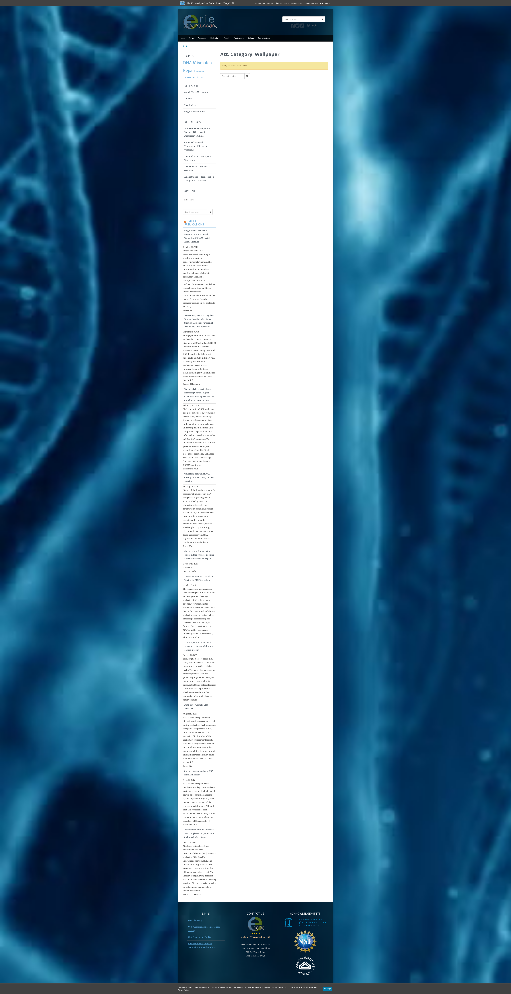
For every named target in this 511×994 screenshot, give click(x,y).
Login (313, 25)
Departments (296, 3)
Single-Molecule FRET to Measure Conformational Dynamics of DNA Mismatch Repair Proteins (197, 236)
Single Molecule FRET (194, 111)
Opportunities (264, 38)
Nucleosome (200, 71)
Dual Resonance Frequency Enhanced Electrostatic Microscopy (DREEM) (197, 132)
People (227, 38)
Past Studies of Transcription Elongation (197, 158)
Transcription (193, 77)
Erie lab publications (194, 222)
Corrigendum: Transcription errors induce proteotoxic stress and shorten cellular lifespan (199, 555)
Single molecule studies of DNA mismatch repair (198, 773)
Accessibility (260, 3)
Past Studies (189, 105)
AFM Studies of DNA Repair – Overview (197, 168)
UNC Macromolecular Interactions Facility (204, 929)
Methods (214, 38)
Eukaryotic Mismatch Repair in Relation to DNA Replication (198, 578)
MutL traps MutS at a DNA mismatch (196, 707)
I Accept (327, 989)
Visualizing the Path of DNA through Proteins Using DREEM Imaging (199, 477)
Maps (287, 3)
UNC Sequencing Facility (199, 937)
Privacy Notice (183, 990)
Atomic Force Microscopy (196, 92)
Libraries (278, 3)
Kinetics (188, 98)
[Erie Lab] (200, 21)
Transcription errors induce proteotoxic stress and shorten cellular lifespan (198, 646)
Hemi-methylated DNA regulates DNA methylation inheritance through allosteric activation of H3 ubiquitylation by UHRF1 (199, 321)
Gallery (251, 38)
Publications (239, 38)
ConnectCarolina (311, 3)
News (191, 38)
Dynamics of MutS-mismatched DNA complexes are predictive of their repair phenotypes (199, 833)
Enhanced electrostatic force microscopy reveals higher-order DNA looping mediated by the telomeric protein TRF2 (199, 394)
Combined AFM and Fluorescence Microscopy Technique (196, 146)
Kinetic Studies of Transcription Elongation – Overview (199, 179)
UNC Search (325, 3)
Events (270, 3)
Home (182, 38)
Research (202, 38)
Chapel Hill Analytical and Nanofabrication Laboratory (201, 945)
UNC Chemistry (195, 920)
